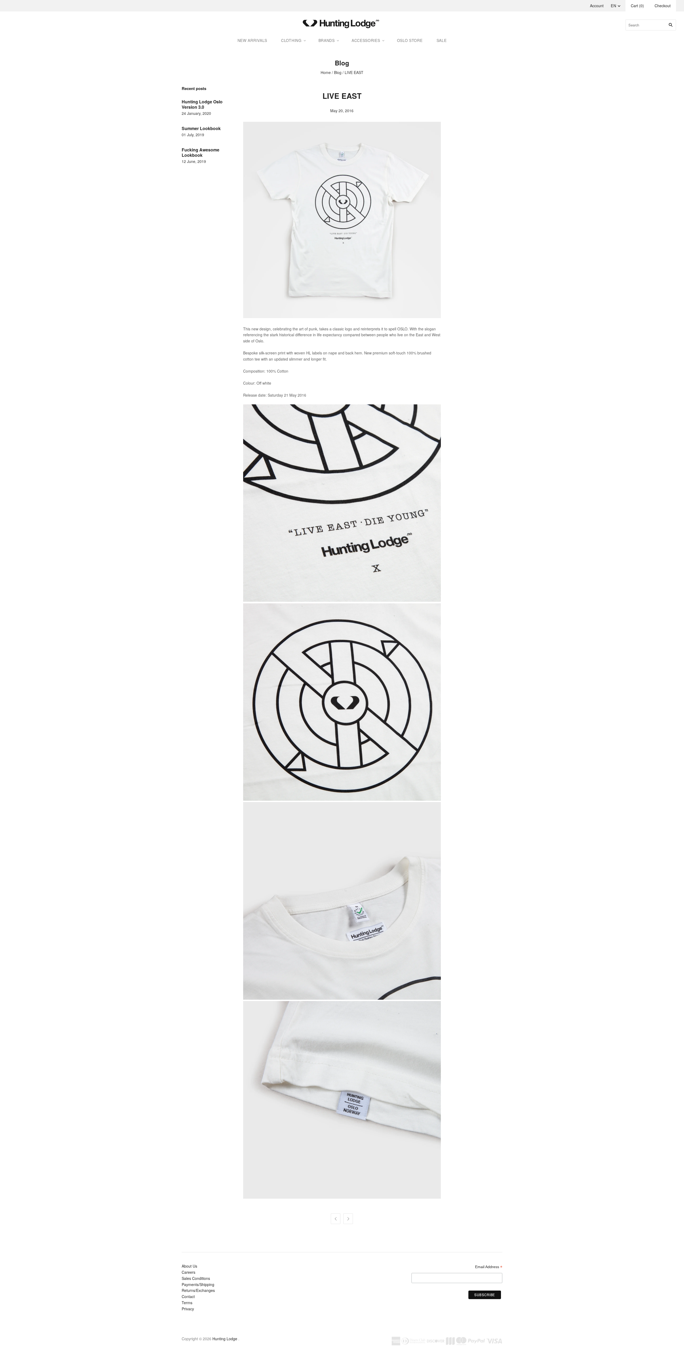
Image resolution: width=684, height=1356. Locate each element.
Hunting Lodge (224, 1338)
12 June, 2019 (194, 161)
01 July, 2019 (193, 134)
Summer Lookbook (201, 128)
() (637, 5)
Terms (187, 1302)
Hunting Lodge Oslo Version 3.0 (202, 104)
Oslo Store (410, 40)
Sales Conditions (196, 1278)
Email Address (488, 1266)
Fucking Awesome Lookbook (200, 152)
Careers (188, 1272)
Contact (188, 1296)
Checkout (663, 5)
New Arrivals (252, 40)
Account (597, 5)
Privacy (188, 1308)
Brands (326, 40)
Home (326, 72)
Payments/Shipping (198, 1284)
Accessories (366, 40)
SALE (442, 40)
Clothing (291, 40)
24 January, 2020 (196, 113)
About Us (189, 1266)
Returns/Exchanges (198, 1290)
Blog (337, 72)
